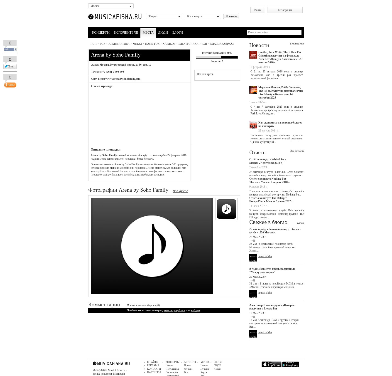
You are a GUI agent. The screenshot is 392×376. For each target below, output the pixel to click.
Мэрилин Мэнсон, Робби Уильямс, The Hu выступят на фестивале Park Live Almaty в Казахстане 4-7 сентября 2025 (280, 92)
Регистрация (285, 10)
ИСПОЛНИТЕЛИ (126, 32)
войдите (195, 310)
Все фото (180, 191)
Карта (204, 372)
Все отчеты (297, 150)
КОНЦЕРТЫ (101, 32)
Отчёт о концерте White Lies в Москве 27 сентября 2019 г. (267, 161)
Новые (169, 365)
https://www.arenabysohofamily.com (119, 78)
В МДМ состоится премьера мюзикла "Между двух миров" (272, 270)
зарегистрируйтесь (174, 310)
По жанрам (172, 372)
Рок (102, 43)
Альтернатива (119, 43)
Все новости (297, 43)
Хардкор (169, 43)
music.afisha (265, 256)
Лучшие (188, 368)
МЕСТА (148, 32)
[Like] (9, 84)
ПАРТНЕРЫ (154, 372)
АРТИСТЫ (190, 362)
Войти (257, 10)
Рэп (204, 43)
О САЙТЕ (152, 362)
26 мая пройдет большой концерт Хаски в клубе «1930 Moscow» (275, 231)
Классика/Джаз (222, 43)
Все (186, 372)
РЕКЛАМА (153, 365)
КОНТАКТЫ (154, 368)
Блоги (300, 223)
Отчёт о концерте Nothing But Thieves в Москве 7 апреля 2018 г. (269, 180)
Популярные (172, 368)
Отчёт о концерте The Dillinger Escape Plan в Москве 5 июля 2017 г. (271, 199)
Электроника (188, 43)
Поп (94, 43)
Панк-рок (152, 43)
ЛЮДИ (163, 32)
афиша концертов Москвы (108, 373)
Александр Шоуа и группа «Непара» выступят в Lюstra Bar (271, 307)
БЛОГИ (177, 32)
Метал (137, 43)
